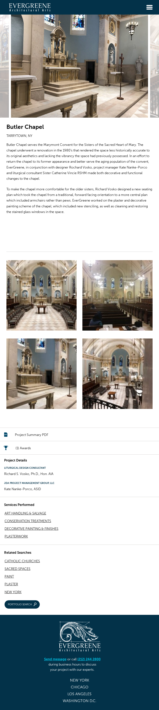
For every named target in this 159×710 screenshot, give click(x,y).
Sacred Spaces (17, 569)
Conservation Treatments (28, 521)
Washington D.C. (79, 701)
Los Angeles (79, 694)
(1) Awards (23, 448)
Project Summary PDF (31, 435)
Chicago (79, 687)
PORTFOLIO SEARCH (20, 604)
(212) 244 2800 (89, 659)
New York (13, 592)
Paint (9, 576)
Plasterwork (16, 536)
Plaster (11, 584)
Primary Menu (149, 7)
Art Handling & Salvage (25, 513)
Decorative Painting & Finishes (31, 528)
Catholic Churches (22, 561)
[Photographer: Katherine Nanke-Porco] (41, 296)
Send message (55, 659)
